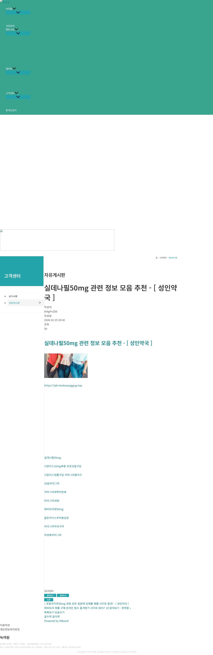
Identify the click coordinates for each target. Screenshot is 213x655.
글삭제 (56, 616)
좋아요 (50, 595)
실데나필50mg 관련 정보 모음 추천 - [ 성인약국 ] (98, 343)
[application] (14, 9)
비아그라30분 (51, 500)
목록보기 (49, 612)
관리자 (133, 652)
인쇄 (48, 599)
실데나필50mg (52, 457)
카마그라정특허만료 (55, 492)
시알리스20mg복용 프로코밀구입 (62, 466)
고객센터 (10, 93)
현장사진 (10, 29)
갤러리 (9, 68)
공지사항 (13, 296)
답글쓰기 (60, 612)
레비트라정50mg (53, 509)
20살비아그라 (51, 483)
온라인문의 (11, 110)
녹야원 (9, 8)
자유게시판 (14, 303)
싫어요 (63, 595)
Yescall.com (125, 652)
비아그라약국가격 (54, 526)
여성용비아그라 (52, 535)
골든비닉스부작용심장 (56, 518)
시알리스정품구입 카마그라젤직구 (63, 475)
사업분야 (10, 25)
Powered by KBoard (56, 621)
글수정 (48, 616)
